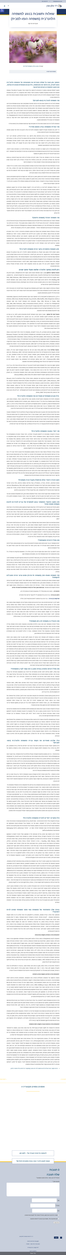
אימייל (57, 1205)
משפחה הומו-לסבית (51, 71)
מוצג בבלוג (35, 66)
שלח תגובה (56, 1222)
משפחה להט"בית (27, 66)
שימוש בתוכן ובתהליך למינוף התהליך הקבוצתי (40, 1137)
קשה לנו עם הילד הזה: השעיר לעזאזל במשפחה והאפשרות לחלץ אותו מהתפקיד (33, 1102)
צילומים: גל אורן (33, 1251)
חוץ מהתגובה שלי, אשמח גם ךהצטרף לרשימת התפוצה (44, 1219)
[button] (2, 10)
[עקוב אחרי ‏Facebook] (61, 1238)
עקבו (56, 1237)
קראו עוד (55, 1109)
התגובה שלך (55, 1181)
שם (58, 1200)
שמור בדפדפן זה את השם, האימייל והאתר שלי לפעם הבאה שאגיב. (41, 1215)
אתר (58, 1211)
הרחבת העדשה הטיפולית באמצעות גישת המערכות (38, 1121)
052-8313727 (45, 1)
